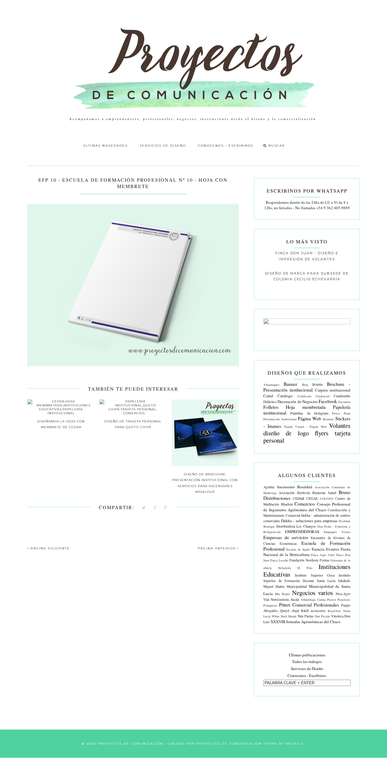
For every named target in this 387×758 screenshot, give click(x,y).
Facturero (344, 402)
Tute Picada (322, 616)
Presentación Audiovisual (279, 419)
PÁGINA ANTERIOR (217, 548)
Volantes (339, 425)
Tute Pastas (306, 616)
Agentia (268, 487)
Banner (290, 384)
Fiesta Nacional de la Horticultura (306, 551)
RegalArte (334, 611)
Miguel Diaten (274, 586)
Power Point (341, 413)
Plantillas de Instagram (309, 413)
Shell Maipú (288, 616)
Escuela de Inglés (298, 549)
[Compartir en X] (144, 508)
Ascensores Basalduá (294, 487)
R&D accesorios (313, 610)
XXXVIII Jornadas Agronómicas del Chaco (305, 621)
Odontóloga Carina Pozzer (318, 599)
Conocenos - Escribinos (225, 146)
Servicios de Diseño (163, 146)
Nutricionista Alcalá (285, 599)
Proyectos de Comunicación (130, 744)
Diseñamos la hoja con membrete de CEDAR (61, 424)
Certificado (304, 396)
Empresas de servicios (285, 537)
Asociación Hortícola (294, 492)
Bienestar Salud (324, 492)
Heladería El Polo (295, 568)
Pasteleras (343, 599)
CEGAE (312, 498)
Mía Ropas (282, 594)
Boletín (317, 384)
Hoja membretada (305, 407)
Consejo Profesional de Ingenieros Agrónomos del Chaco (306, 506)
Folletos (270, 407)
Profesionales (326, 605)
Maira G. (295, 744)
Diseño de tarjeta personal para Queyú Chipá (132, 424)
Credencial (323, 396)
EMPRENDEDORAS (302, 531)
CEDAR (298, 498)
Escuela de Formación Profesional (306, 546)
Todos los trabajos (307, 661)
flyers (321, 433)
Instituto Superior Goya (314, 575)
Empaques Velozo (337, 532)
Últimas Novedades (105, 146)
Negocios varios (312, 592)
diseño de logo (285, 433)
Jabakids (344, 580)
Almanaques (271, 384)
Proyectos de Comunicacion (229, 744)
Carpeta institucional (332, 390)
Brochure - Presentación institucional (306, 387)
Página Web (309, 418)
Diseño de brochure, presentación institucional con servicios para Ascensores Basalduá (205, 483)
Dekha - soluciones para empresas (309, 520)
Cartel (268, 396)
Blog (305, 384)
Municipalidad (297, 586)
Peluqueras (270, 605)
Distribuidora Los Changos (296, 526)
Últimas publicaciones (307, 655)
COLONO (326, 498)
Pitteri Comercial (295, 605)
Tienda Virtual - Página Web (305, 427)
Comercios (304, 504)
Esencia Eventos (325, 549)
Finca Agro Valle (323, 555)
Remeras (328, 419)
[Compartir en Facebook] (155, 508)
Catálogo (285, 396)
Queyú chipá (289, 610)
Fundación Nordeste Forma (309, 560)
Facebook (328, 401)
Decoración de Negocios (297, 401)
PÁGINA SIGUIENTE (49, 548)
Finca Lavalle (279, 560)
